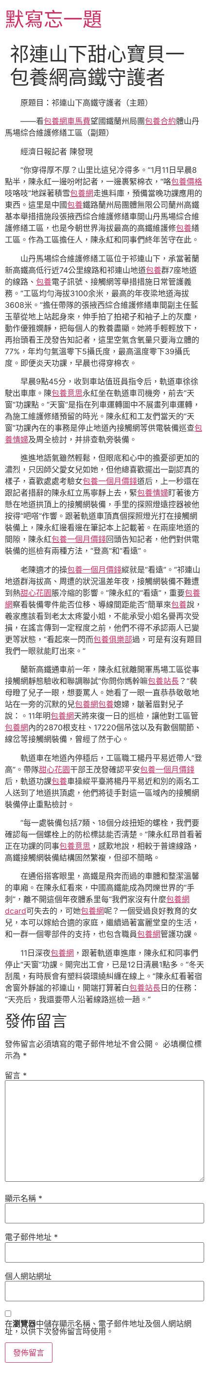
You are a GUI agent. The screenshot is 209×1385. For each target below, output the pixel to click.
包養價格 (186, 181)
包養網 (81, 193)
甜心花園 (36, 593)
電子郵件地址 (31, 1237)
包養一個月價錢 (110, 481)
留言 (16, 1075)
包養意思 (67, 393)
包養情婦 (152, 492)
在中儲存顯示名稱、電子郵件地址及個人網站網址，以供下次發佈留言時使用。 (98, 1327)
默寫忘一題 (53, 19)
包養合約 (160, 121)
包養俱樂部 (112, 639)
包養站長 (163, 681)
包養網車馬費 (67, 121)
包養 (75, 205)
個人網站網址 (28, 1276)
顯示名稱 (23, 1198)
